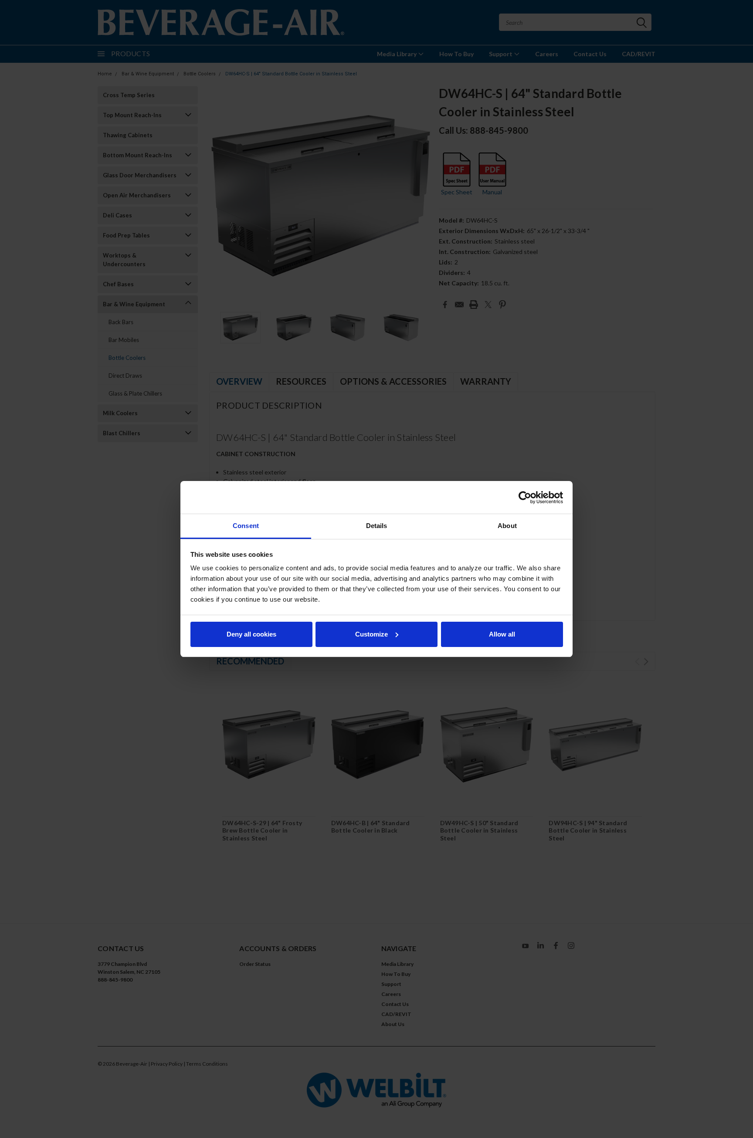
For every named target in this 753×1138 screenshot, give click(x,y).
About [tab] (507, 525)
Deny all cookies (251, 634)
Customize (371, 634)
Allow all (502, 634)
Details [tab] (376, 525)
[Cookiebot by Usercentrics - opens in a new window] (525, 497)
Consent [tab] (246, 525)
